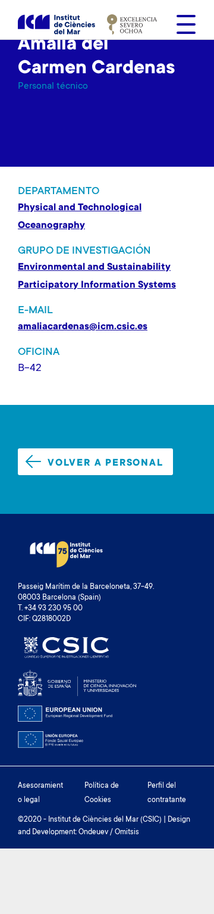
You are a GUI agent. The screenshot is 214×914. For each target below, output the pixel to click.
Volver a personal (105, 463)
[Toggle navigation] (182, 24)
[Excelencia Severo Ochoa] (132, 24)
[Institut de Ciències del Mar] (56, 24)
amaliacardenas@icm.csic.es (82, 327)
